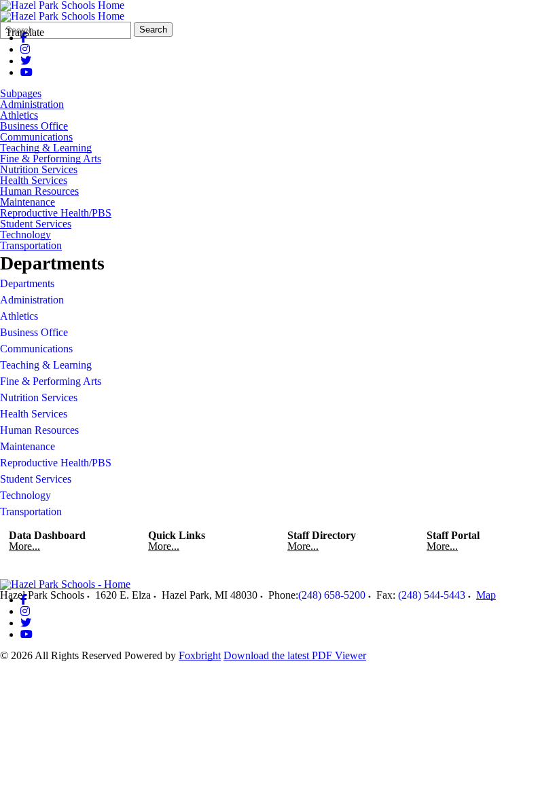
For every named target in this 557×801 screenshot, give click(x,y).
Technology (25, 234)
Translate (24, 32)
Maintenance (27, 202)
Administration (32, 104)
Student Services (35, 224)
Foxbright (200, 655)
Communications (36, 137)
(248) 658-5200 (331, 595)
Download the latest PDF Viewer (294, 655)
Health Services (33, 180)
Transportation (31, 245)
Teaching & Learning (46, 148)
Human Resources (39, 191)
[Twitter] (25, 61)
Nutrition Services (38, 169)
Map (486, 595)
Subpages (20, 93)
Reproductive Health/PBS (55, 213)
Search (153, 29)
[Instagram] (25, 49)
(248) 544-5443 (431, 595)
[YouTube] (26, 72)
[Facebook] (23, 600)
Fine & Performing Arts (50, 158)
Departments (27, 283)
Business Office (34, 126)
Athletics (19, 115)
